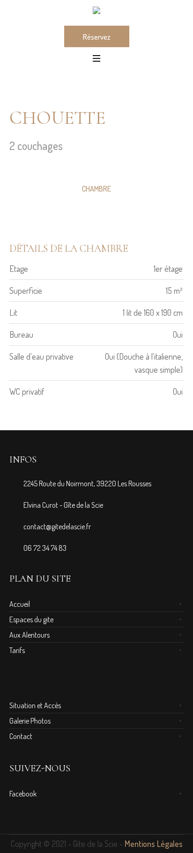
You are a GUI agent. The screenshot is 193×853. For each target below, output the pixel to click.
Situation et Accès (35, 705)
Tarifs (17, 650)
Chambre (96, 188)
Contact (20, 736)
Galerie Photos (30, 720)
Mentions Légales (154, 844)
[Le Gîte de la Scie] (96, 12)
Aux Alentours (29, 635)
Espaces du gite (31, 619)
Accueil (19, 604)
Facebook (23, 793)
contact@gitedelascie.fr (57, 526)
